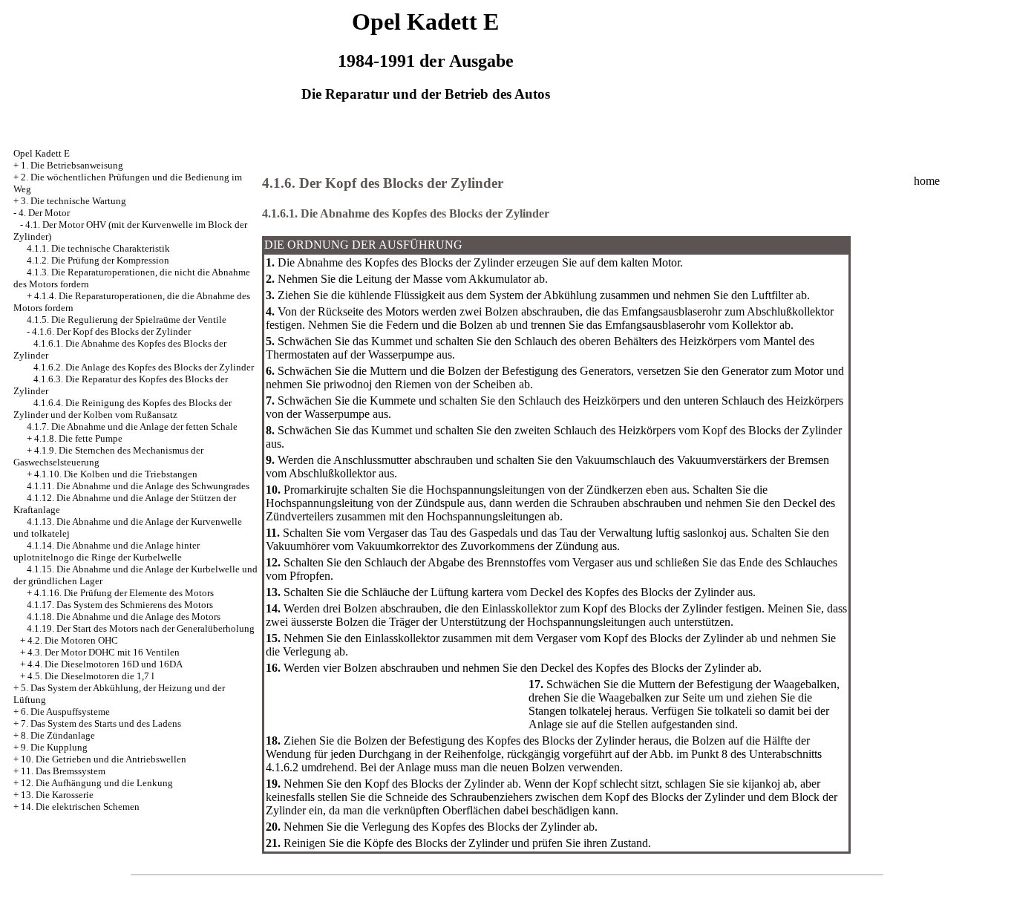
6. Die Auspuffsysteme (65, 711)
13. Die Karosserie (57, 794)
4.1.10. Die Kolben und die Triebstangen (115, 474)
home (927, 180)
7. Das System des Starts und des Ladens (101, 723)
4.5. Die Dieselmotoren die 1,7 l (90, 675)
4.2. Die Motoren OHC (72, 640)
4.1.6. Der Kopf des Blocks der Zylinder (111, 331)
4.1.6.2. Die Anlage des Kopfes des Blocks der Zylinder (143, 367)
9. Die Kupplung (54, 747)
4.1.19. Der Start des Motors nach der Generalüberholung (141, 628)
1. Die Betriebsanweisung (72, 165)
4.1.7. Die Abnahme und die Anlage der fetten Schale (132, 426)
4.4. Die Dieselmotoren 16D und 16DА (105, 664)
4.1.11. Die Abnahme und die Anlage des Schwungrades (138, 485)
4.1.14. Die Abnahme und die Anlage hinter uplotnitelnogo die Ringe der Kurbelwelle (106, 551)
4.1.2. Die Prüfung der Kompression (98, 260)
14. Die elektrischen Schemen (80, 806)
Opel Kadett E (41, 153)
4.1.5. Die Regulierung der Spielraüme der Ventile (126, 319)
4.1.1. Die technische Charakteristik (98, 248)
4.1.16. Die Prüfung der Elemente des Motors (124, 592)
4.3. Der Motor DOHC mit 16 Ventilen (103, 652)
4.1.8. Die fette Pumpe (78, 438)
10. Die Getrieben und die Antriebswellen (103, 759)
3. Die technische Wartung (73, 200)
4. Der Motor (44, 212)
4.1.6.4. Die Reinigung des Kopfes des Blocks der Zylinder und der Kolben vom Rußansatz (122, 408)
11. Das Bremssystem (63, 771)
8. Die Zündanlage (58, 735)
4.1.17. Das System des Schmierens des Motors (120, 604)
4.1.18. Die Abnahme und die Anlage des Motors (123, 616)
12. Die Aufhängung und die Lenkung (97, 782)
